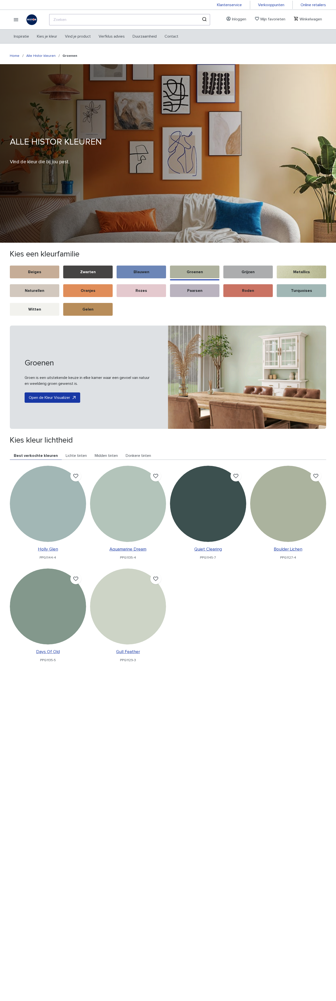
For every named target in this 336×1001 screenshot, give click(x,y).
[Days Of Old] (48, 606)
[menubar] (96, 36)
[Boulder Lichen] (288, 504)
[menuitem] (21, 36)
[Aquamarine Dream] (128, 504)
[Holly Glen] (48, 504)
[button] (34, 273)
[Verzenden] (204, 19)
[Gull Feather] (128, 606)
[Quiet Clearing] (208, 504)
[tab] (36, 456)
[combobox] (129, 19)
